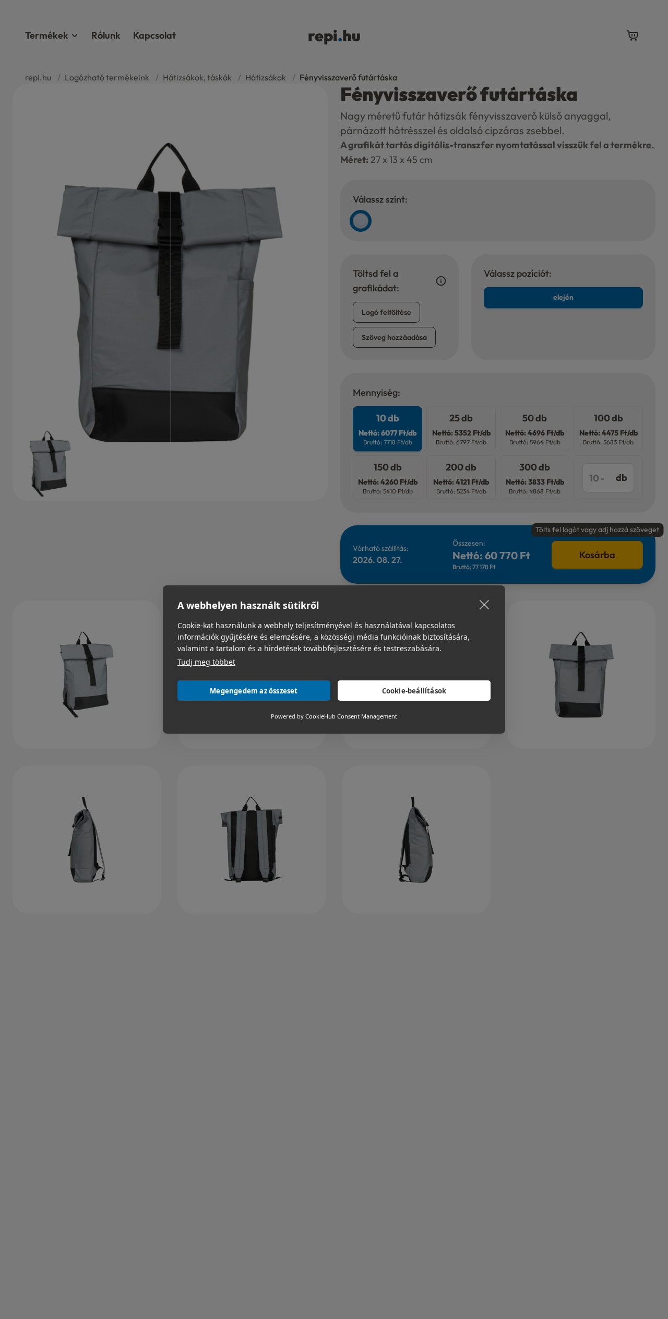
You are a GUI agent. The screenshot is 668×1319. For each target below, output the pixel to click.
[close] (484, 604)
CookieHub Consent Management (351, 716)
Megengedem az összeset (253, 691)
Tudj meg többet (206, 662)
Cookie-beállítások (414, 691)
